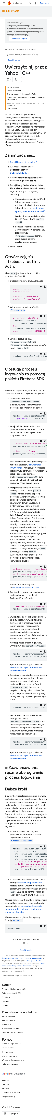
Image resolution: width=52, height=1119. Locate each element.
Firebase (8, 49)
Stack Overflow (8, 1048)
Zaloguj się (44, 3)
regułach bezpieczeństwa (30, 882)
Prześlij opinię (14, 60)
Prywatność (15, 1107)
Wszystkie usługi (8, 1096)
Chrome (5, 1084)
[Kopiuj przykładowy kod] (45, 287)
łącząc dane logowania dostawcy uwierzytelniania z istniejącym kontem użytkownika (23, 909)
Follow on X (6, 1024)
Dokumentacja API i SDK (11, 993)
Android (5, 1080)
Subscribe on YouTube (10, 1028)
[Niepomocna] (37, 55)
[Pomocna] (33, 55)
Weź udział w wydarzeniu (12, 1033)
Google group (7, 1052)
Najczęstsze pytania (10, 1064)
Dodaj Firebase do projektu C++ (25, 162)
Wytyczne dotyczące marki (13, 1060)
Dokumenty (19, 49)
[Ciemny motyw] (41, 287)
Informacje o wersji (9, 1056)
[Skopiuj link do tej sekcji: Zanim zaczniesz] (37, 155)
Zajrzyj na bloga (8, 1016)
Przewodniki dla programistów (14, 989)
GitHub (5, 1005)
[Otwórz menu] (4, 3)
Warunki (5, 1107)
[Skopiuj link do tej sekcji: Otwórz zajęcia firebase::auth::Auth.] (17, 266)
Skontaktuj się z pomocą (11, 1044)
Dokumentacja (10, 11)
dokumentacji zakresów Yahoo (26, 587)
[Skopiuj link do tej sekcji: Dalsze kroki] (29, 789)
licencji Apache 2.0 (34, 961)
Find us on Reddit (9, 1020)
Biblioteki (5, 1001)
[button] (26, 773)
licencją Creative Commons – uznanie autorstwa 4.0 (22, 958)
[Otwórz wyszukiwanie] (30, 3)
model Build (31, 49)
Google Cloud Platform (11, 1092)
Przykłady (6, 997)
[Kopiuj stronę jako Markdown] (16, 79)
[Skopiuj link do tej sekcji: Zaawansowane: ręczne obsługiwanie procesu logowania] (42, 777)
